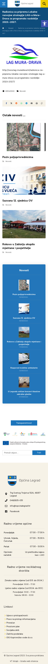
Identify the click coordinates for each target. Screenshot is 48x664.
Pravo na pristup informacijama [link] (20, 619)
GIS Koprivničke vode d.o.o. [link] (19, 637)
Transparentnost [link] (24, 423)
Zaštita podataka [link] (14, 634)
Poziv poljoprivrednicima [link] (24, 294)
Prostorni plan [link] (13, 626)
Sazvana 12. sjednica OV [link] (24, 318)
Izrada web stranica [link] (29, 661)
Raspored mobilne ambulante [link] (24, 368)
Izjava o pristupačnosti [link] (17, 615)
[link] (44, 23)
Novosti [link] (23, 91)
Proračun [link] (10, 622)
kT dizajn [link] (14, 661)
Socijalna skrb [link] (12, 630)
